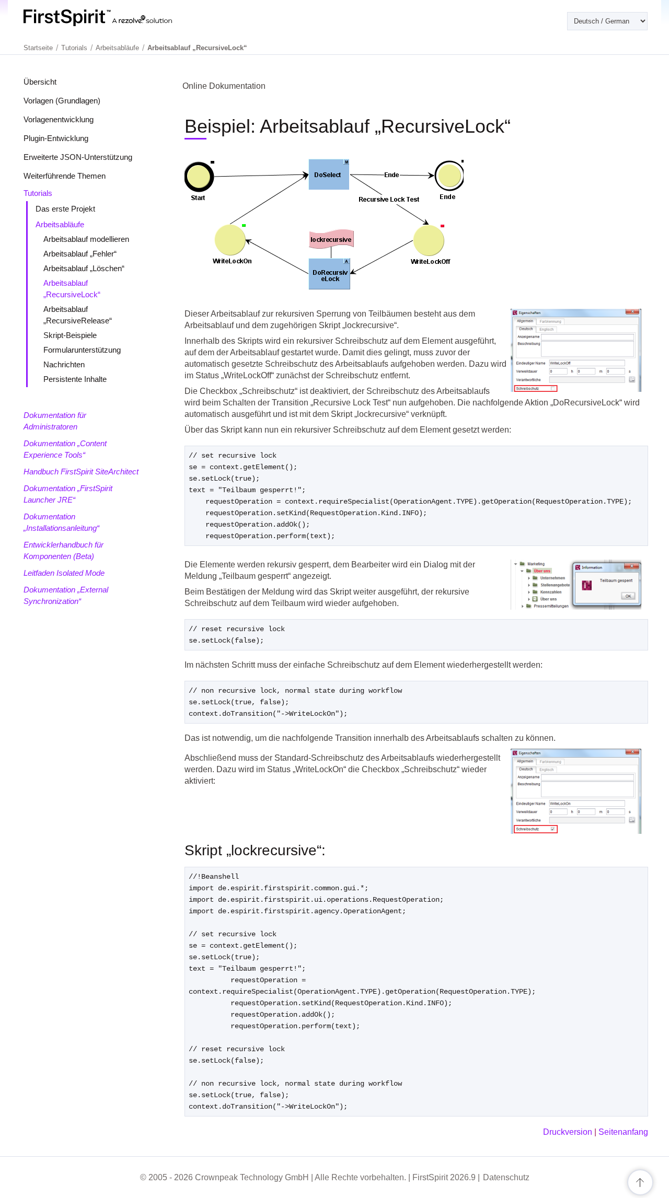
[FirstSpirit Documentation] (119, 17)
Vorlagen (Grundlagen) (62, 100)
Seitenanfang (623, 1131)
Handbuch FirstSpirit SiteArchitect (81, 471)
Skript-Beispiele (70, 335)
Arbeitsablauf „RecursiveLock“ (197, 48)
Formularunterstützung (82, 349)
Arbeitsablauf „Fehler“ (80, 253)
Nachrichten (64, 364)
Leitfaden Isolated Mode (64, 572)
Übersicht (40, 81)
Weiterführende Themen (65, 175)
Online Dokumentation (224, 86)
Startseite (38, 48)
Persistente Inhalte (75, 379)
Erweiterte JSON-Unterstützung (78, 157)
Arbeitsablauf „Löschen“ (83, 268)
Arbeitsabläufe (60, 224)
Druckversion (567, 1131)
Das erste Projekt (65, 208)
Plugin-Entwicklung (56, 138)
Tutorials (38, 193)
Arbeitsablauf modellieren (86, 239)
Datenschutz (506, 1177)
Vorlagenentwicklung (59, 119)
